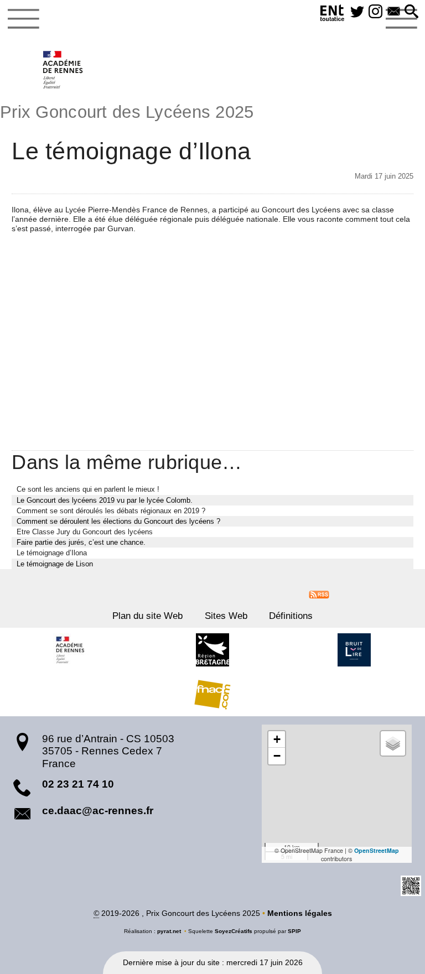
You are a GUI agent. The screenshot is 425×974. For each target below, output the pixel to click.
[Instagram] (375, 12)
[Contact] (394, 12)
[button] (411, 12)
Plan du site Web (147, 616)
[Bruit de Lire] (354, 650)
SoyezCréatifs (233, 931)
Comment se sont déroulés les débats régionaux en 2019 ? (111, 511)
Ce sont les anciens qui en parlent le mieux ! (88, 489)
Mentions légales (299, 913)
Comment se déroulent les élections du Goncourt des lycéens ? (118, 521)
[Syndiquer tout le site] (319, 594)
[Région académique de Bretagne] (71, 650)
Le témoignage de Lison (55, 564)
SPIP (294, 931)
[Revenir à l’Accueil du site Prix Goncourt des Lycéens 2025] (63, 69)
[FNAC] (212, 694)
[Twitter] (357, 12)
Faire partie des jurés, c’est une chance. (81, 542)
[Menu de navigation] (23, 19)
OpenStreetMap (376, 850)
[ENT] (333, 14)
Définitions (291, 616)
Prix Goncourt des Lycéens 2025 (127, 112)
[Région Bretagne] (212, 650)
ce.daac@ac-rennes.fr (97, 810)
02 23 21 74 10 (78, 784)
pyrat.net (169, 931)
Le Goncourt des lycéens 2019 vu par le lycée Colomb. (105, 500)
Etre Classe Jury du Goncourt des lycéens (85, 532)
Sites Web (226, 616)
